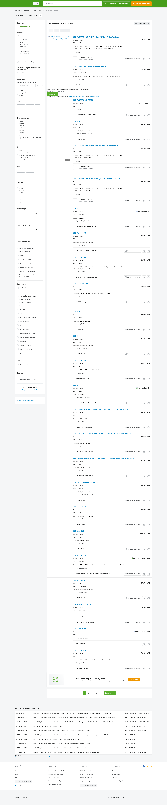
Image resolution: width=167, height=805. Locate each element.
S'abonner (52, 94)
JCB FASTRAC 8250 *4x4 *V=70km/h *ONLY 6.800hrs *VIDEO (95, 146)
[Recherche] (45, 3)
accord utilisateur (95, 96)
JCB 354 (76, 208)
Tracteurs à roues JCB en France (46, 757)
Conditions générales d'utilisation (58, 771)
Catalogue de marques (55, 784)
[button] (144, 58)
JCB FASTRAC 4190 (80, 284)
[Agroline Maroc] (23, 3)
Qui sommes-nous (21, 771)
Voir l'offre (134, 679)
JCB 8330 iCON (78, 531)
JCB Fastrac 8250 (21, 735)
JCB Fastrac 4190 (79, 360)
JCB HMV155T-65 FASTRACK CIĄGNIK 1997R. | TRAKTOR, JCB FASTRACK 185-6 (103, 458)
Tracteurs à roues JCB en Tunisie (25, 757)
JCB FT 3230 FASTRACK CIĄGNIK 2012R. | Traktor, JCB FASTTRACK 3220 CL (102, 409)
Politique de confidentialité (55, 774)
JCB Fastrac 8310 (21, 752)
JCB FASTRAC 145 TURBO (83, 100)
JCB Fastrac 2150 (21, 739)
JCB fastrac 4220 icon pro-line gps (85, 482)
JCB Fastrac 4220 (21, 713)
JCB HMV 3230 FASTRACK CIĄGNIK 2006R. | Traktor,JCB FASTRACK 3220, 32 (102, 434)
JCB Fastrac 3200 (79, 233)
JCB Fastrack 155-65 (80, 629)
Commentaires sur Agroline (56, 781)
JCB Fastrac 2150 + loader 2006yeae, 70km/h (89, 66)
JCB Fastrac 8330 (79, 555)
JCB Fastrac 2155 (21, 743)
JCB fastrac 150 (79, 580)
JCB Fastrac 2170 (21, 726)
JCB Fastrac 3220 (21, 748)
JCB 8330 (76, 336)
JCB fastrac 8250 (79, 507)
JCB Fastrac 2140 (79, 257)
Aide (16, 774)
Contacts (18, 777)
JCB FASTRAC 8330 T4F (82, 604)
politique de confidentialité (76, 96)
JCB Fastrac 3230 (79, 650)
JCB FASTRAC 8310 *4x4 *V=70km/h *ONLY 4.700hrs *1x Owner (96, 37)
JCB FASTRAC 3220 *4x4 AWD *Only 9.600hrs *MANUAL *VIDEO (96, 179)
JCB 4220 (76, 121)
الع (16, 785)
